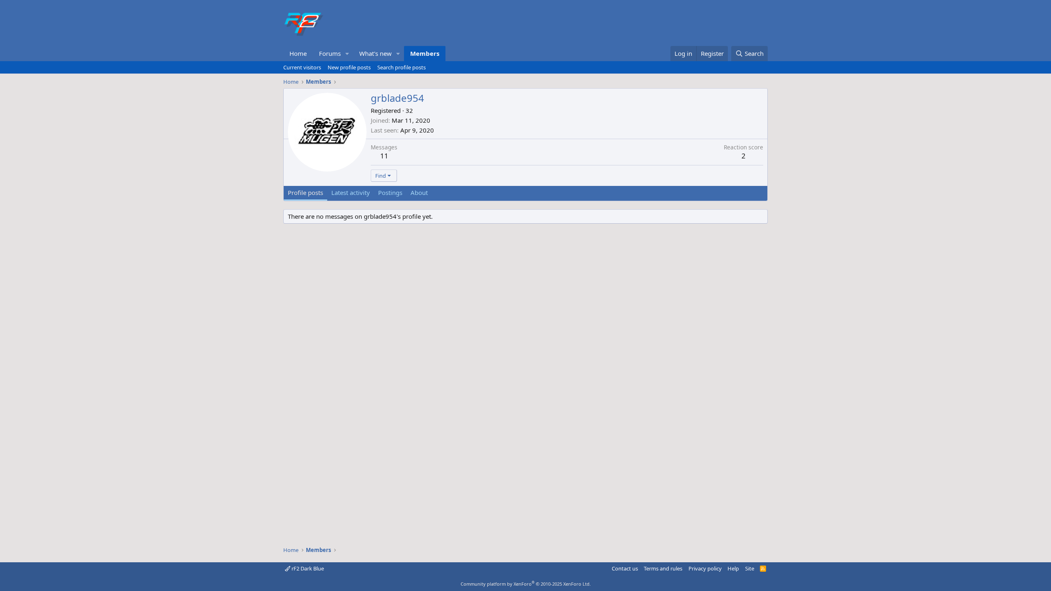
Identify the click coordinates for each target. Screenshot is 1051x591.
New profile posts (349, 67)
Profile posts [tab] (305, 192)
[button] (347, 53)
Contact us (625, 568)
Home (298, 53)
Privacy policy (705, 568)
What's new (375, 53)
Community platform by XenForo (526, 584)
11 (384, 155)
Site (749, 568)
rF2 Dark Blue (307, 568)
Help (733, 568)
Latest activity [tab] (350, 192)
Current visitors (302, 67)
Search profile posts (401, 67)
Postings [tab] (390, 192)
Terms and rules (663, 568)
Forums (330, 53)
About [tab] (419, 192)
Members (424, 53)
